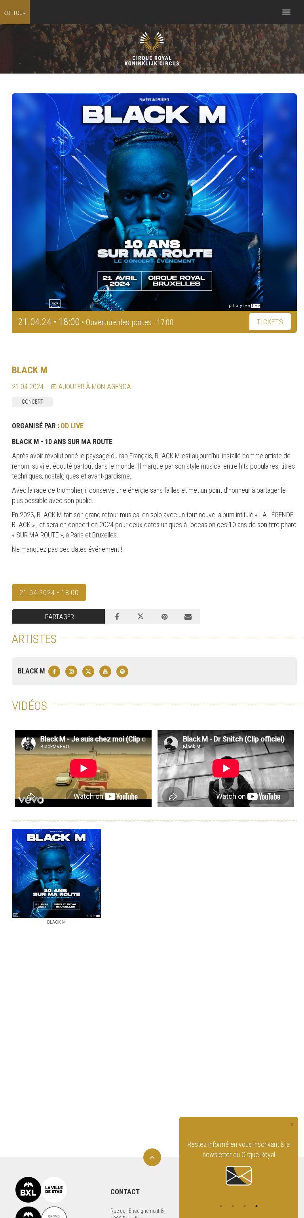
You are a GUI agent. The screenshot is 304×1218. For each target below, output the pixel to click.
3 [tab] (245, 1206)
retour (16, 13)
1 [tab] (221, 1206)
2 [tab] (233, 1206)
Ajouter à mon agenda (94, 386)
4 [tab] (256, 1206)
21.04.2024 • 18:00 (49, 592)
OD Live (72, 426)
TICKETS (270, 322)
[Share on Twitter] (140, 616)
